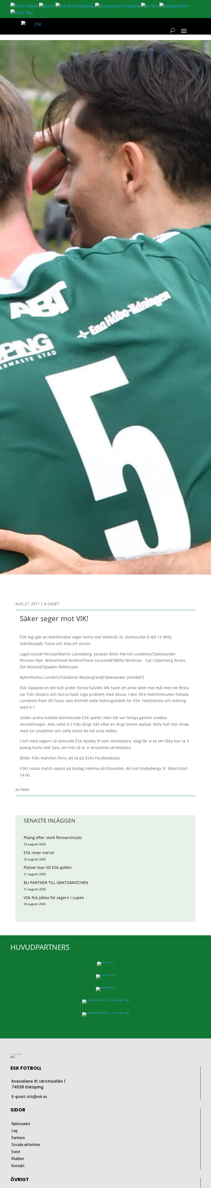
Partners (18, 1137)
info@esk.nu (37, 1096)
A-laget (51, 603)
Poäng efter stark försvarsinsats (53, 837)
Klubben (18, 1158)
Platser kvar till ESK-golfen (48, 867)
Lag (14, 1130)
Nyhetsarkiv (21, 1123)
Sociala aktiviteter (26, 1144)
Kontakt (18, 1165)
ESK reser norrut (39, 852)
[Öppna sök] (172, 30)
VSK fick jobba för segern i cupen (54, 897)
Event (16, 1151)
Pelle (25, 789)
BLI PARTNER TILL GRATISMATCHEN (56, 882)
